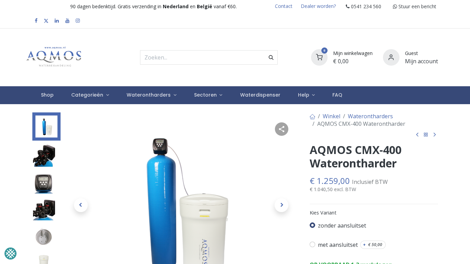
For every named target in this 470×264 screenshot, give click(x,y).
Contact (283, 6)
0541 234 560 (365, 6)
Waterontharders (370, 116)
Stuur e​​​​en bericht (416, 6)
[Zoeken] (271, 57)
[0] (319, 56)
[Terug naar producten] (426, 135)
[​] (36, 20)
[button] (81, 205)
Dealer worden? (318, 6)
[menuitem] (47, 95)
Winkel (331, 116)
